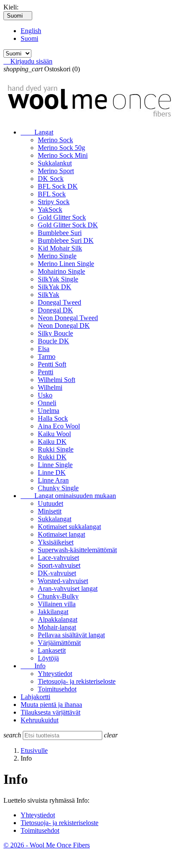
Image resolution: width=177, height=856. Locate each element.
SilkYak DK (54, 286)
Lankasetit (52, 650)
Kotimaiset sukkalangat (69, 526)
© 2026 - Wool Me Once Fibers (46, 845)
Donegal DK (55, 310)
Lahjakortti (35, 696)
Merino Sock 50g (61, 147)
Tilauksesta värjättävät (50, 712)
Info (33, 666)
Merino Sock (55, 140)
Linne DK (52, 472)
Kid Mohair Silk (60, 248)
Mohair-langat (57, 627)
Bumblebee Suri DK (66, 240)
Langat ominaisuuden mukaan (68, 495)
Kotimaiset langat (61, 534)
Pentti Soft (52, 364)
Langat (37, 132)
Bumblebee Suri (60, 232)
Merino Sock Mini (63, 155)
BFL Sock (52, 194)
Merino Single (57, 256)
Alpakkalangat (57, 619)
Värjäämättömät (59, 642)
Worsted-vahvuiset (63, 580)
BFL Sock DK (58, 186)
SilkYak (48, 294)
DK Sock (51, 178)
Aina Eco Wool (59, 426)
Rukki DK (52, 457)
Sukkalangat (54, 519)
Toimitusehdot (57, 689)
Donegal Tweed (59, 302)
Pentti (45, 372)
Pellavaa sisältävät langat (71, 635)
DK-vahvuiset (57, 573)
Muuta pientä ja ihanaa (51, 704)
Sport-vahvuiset (59, 565)
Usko (45, 395)
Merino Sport (56, 170)
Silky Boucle (55, 333)
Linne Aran (53, 480)
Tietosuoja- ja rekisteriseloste (77, 681)
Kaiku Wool (54, 433)
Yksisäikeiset (55, 542)
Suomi (29, 38)
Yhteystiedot (55, 673)
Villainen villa (57, 604)
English (31, 30)
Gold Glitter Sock (62, 217)
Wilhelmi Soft (56, 379)
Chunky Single (58, 488)
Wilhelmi (50, 387)
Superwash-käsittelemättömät (77, 549)
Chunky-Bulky (58, 596)
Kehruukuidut (39, 720)
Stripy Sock (54, 201)
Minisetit (49, 511)
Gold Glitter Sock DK (68, 225)
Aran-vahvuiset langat (68, 588)
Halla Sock (53, 418)
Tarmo (46, 356)
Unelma (48, 410)
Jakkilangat (53, 611)
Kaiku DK (52, 441)
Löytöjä (48, 658)
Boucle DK (53, 341)
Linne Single (55, 464)
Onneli (47, 403)
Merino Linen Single (66, 263)
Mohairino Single (61, 271)
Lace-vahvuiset (58, 557)
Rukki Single (55, 449)
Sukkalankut (55, 163)
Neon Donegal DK (64, 325)
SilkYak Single (58, 279)
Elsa (43, 348)
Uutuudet (50, 503)
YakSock (50, 209)
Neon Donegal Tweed (68, 317)
